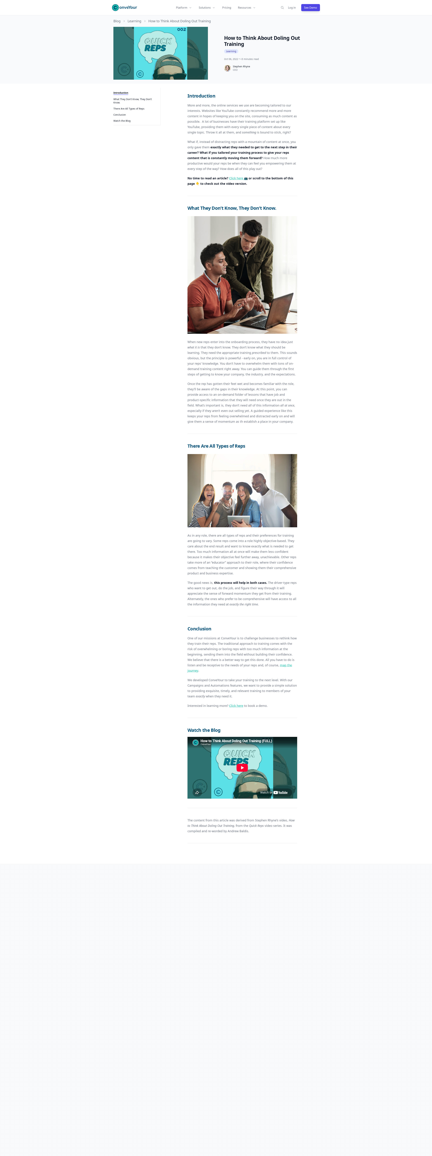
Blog (116, 21)
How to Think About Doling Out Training (179, 21)
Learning (134, 21)
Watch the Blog (122, 120)
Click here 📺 (238, 178)
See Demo (310, 7)
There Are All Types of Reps (128, 108)
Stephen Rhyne (241, 66)
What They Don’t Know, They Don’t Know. (132, 101)
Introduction (120, 92)
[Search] (282, 7)
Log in (292, 7)
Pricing (226, 7)
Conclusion (119, 114)
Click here (236, 706)
